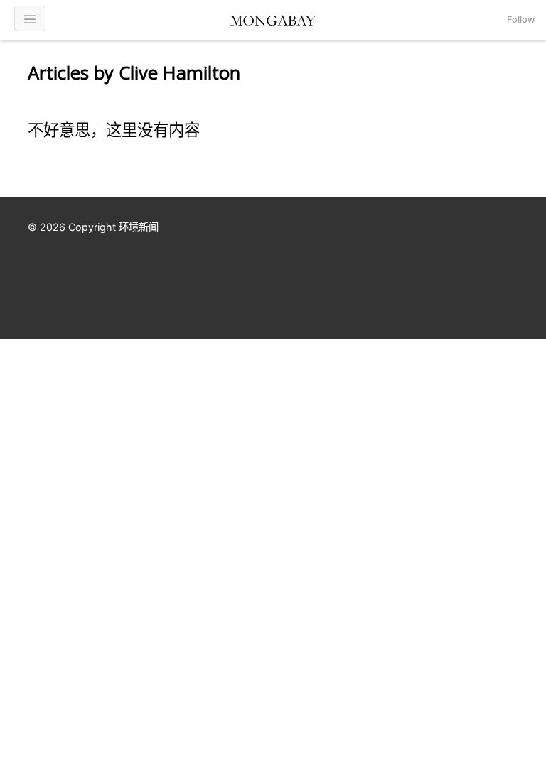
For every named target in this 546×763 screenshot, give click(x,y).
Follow (521, 19)
